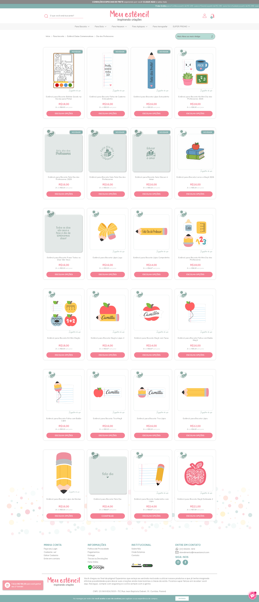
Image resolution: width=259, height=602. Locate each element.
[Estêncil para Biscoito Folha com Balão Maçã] (195, 312)
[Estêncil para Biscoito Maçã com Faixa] (151, 312)
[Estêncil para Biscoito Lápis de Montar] (64, 473)
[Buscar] (46, 15)
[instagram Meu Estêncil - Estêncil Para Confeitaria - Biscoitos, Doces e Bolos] (178, 562)
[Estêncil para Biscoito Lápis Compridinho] (151, 231)
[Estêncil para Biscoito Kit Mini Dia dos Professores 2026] (195, 70)
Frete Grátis (93, 562)
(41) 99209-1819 (187, 549)
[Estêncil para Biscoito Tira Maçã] (107, 392)
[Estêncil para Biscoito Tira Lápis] (151, 392)
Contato (135, 555)
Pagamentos (94, 552)
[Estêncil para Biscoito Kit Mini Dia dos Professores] (195, 231)
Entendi (182, 598)
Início (48, 36)
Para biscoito (58, 36)
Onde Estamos (138, 552)
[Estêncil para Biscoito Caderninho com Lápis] (151, 473)
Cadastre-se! (50, 552)
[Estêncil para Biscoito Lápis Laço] (107, 231)
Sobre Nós (136, 549)
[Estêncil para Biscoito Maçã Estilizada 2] (195, 473)
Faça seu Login (50, 549)
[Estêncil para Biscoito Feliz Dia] (107, 473)
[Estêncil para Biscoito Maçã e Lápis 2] (107, 312)
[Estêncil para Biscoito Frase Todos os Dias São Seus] (64, 231)
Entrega (91, 555)
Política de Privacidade (98, 549)
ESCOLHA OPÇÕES (64, 113)
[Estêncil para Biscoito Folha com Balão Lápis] (64, 392)
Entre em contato (52, 558)
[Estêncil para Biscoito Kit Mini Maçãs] (64, 312)
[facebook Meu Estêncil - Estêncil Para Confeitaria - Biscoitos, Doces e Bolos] (185, 562)
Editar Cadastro (51, 555)
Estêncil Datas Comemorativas (80, 36)
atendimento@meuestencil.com (194, 552)
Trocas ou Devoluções (98, 558)
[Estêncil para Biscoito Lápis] (195, 392)
